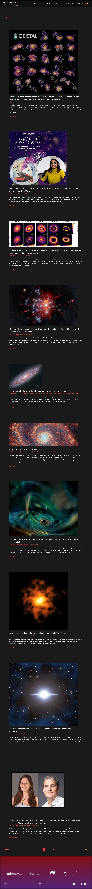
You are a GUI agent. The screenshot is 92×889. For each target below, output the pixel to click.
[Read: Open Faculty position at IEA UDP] (43, 434)
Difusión (15, 194)
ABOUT (41, 3)
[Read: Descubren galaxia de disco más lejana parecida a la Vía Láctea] (38, 600)
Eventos (29, 452)
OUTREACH (67, 3)
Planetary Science (20, 825)
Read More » (13, 116)
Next (87, 849)
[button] (42, 3)
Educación (37, 393)
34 (53, 849)
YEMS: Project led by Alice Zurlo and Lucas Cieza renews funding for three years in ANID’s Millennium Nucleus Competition (45, 821)
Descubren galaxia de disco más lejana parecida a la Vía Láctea (37, 633)
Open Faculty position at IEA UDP (24, 449)
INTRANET (80, 3)
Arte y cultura (21, 393)
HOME (36, 3)
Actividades (12, 393)
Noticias (15, 102)
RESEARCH (49, 3)
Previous (6, 849)
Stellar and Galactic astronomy (24, 636)
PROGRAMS (58, 3)
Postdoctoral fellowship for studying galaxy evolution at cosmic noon (40, 391)
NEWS (73, 3)
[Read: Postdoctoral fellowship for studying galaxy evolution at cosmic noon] (25, 375)
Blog (10, 102)
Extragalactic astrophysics (48, 393)
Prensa (20, 255)
